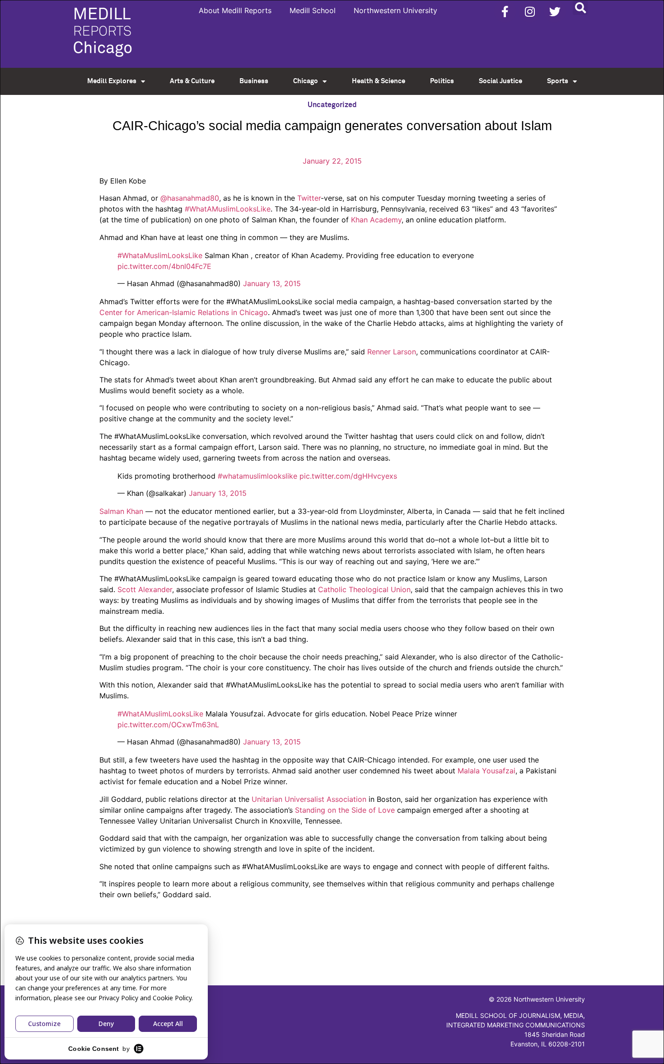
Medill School (313, 10)
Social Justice (500, 81)
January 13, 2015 (272, 283)
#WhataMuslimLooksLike (159, 255)
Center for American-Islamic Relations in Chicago (183, 312)
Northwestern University (395, 10)
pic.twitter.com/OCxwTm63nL (168, 724)
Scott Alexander (144, 589)
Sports (557, 81)
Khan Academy (376, 219)
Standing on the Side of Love (345, 809)
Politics (442, 81)
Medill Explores (111, 81)
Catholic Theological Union (364, 589)
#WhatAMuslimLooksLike (228, 208)
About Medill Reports (235, 10)
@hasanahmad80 (189, 197)
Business (253, 81)
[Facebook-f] (505, 11)
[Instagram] (530, 11)
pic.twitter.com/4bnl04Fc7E (164, 266)
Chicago (305, 81)
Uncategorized (332, 104)
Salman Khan (121, 511)
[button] (580, 7)
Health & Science (378, 81)
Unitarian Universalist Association (309, 799)
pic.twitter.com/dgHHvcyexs (348, 475)
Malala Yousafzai (486, 770)
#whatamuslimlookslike (257, 475)
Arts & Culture (192, 81)
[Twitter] (554, 11)
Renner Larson (391, 351)
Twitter (309, 197)
